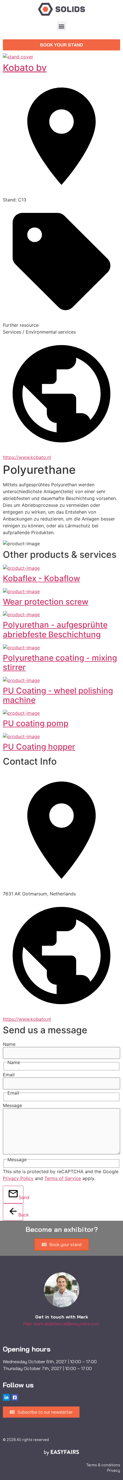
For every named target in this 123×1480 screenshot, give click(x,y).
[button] (61, 26)
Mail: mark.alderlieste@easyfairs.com (61, 1323)
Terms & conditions (103, 1465)
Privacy (113, 1470)
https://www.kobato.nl (27, 457)
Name (9, 1044)
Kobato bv (25, 67)
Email (9, 1074)
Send (21, 1197)
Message (12, 1105)
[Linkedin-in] (6, 1397)
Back (20, 1215)
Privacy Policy (18, 1178)
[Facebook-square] (14, 1397)
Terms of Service (62, 1178)
